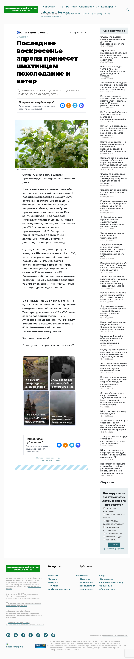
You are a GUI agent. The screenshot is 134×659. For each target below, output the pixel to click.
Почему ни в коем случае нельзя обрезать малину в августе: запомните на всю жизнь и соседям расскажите (113, 130)
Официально (105, 586)
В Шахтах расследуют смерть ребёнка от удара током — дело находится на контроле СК (113, 453)
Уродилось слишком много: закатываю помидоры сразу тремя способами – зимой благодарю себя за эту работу (112, 250)
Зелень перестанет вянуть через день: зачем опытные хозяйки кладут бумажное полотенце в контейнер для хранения (114, 425)
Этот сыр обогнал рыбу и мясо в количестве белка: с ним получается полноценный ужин (113, 367)
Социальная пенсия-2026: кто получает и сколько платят (114, 192)
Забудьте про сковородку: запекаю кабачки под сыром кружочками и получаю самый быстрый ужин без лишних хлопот (114, 162)
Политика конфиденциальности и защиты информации (23, 605)
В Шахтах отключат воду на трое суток (113, 412)
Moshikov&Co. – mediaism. (115, 636)
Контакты (53, 575)
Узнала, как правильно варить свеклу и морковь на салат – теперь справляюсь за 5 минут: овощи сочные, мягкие (113, 281)
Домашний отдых (115, 534)
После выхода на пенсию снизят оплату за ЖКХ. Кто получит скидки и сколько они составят (113, 296)
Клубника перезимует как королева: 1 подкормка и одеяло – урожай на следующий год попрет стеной (113, 206)
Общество (22, 37)
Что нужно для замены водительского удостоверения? (112, 235)
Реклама (63, 12)
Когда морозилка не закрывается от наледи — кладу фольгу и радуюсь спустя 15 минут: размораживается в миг (113, 101)
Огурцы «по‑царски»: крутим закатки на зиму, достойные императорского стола (113, 40)
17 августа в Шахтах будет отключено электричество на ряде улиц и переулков (114, 440)
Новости (48, 6)
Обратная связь (107, 589)
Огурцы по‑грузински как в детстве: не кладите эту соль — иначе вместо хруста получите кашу (113, 353)
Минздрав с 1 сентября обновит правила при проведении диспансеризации (112, 339)
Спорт (102, 575)
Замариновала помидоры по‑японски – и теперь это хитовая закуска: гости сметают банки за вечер (113, 86)
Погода (39, 458)
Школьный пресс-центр (111, 582)
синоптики (47, 460)
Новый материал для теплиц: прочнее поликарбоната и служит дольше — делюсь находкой (113, 71)
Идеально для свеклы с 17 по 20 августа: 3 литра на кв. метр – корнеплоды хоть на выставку (113, 266)
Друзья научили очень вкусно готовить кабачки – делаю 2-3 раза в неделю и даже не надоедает (113, 311)
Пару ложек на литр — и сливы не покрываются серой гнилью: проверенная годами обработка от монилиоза (113, 146)
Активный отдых (114, 537)
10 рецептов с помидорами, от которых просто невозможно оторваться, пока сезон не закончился (114, 55)
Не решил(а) (111, 540)
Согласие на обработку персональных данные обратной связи (25, 624)
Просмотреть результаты (114, 549)
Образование (106, 579)
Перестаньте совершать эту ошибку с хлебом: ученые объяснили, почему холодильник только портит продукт (112, 468)
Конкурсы (107, 6)
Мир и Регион (66, 6)
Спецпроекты (88, 6)
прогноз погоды (53, 458)
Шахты (57, 460)
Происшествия (87, 586)
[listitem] (62, 105)
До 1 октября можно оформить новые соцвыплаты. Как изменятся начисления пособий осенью (112, 222)
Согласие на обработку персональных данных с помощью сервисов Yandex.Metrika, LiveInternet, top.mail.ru (24, 614)
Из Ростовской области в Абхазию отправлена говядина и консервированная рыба (113, 115)
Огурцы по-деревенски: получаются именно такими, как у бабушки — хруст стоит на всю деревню (113, 178)
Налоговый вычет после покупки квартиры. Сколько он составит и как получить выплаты (112, 325)
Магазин (48, 12)
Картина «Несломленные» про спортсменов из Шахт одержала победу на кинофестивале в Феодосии (114, 382)
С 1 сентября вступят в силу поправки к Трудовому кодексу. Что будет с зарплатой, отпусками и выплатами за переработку (113, 399)
